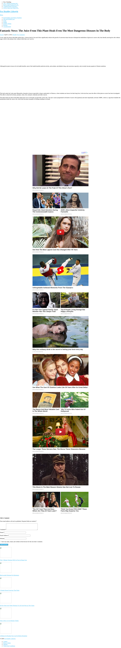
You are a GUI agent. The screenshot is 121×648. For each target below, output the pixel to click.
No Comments (21, 34)
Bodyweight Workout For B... (11, 5)
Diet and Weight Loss (9, 19)
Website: (2, 538)
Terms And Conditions (9, 646)
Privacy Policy (7, 643)
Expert (1, 34)
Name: (2, 532)
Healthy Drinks (7, 23)
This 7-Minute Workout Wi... (10, 3)
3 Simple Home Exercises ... (10, 6)
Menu (1, 15)
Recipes (5, 25)
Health (5, 22)
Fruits (4, 20)
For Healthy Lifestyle (9, 11)
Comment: (3, 529)
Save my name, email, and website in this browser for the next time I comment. (22, 541)
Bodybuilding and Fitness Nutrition (12, 17)
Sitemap (5, 644)
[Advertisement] (60, 52)
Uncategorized (7, 26)
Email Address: (4, 535)
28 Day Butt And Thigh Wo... (11, 8)
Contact (5, 641)
